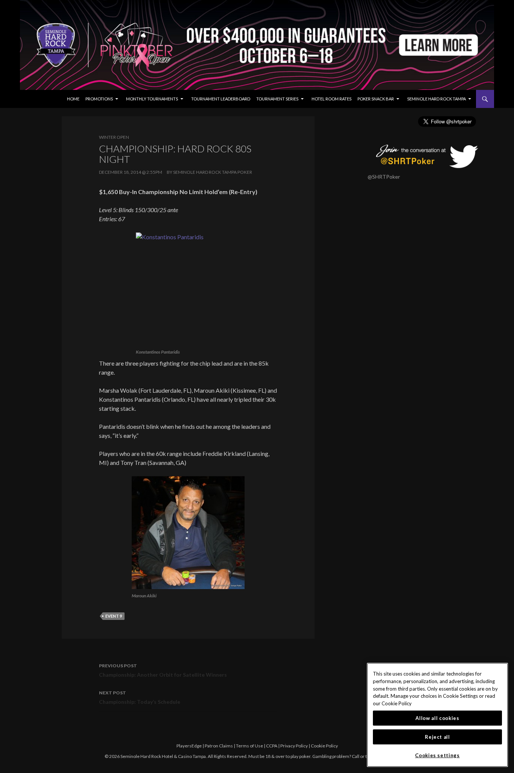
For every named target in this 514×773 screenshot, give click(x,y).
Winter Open (114, 137)
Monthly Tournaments (152, 98)
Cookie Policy (324, 746)
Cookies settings (437, 755)
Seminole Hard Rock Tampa (436, 98)
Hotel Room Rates (331, 98)
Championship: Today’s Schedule (139, 697)
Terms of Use (249, 746)
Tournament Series (277, 98)
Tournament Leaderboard (220, 98)
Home (73, 98)
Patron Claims (219, 746)
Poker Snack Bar (375, 98)
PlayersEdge (189, 746)
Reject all (437, 737)
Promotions (99, 98)
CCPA (271, 746)
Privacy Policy (294, 746)
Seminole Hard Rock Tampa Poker (212, 172)
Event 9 (113, 616)
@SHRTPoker (384, 176)
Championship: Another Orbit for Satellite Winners (163, 670)
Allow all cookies (437, 718)
